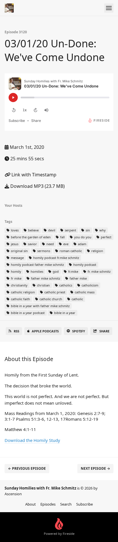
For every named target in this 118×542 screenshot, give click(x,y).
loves (14, 230)
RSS (16, 331)
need (50, 244)
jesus (14, 244)
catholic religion (22, 292)
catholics (65, 285)
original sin (19, 251)
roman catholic (70, 251)
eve (65, 244)
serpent (70, 230)
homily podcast (84, 264)
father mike (78, 278)
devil (51, 230)
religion (97, 251)
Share (104, 331)
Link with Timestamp (33, 174)
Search (66, 504)
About (30, 504)
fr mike (15, 278)
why (102, 230)
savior (32, 244)
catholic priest (54, 292)
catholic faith (20, 299)
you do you (82, 237)
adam (81, 244)
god (55, 271)
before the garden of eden (30, 237)
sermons (43, 251)
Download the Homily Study (32, 440)
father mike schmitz (45, 278)
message (17, 258)
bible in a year (64, 313)
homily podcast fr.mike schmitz (55, 258)
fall (62, 237)
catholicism (89, 285)
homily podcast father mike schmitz (37, 264)
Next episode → (95, 468)
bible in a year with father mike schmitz (40, 306)
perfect (105, 237)
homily (15, 271)
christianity (18, 285)
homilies (36, 271)
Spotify (78, 331)
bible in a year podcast (27, 313)
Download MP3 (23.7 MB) (37, 186)
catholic (77, 299)
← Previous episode (27, 468)
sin (87, 230)
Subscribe (84, 504)
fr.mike (72, 271)
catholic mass (84, 292)
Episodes (48, 504)
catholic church (50, 299)
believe (33, 230)
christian (43, 285)
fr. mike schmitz (99, 271)
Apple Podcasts (45, 331)
